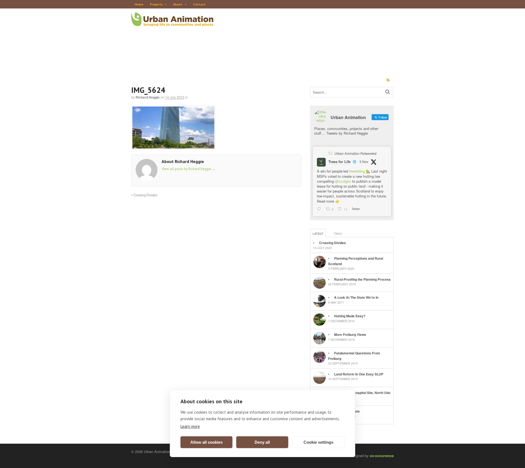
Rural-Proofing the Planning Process (362, 279)
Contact (199, 4)
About (177, 4)
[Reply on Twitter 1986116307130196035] (320, 209)
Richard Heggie (148, 97)
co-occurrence (382, 455)
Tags (338, 233)
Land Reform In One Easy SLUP (358, 374)
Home (139, 4)
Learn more (190, 426)
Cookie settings (318, 442)
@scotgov (343, 181)
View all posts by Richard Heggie (188, 169)
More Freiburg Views (350, 334)
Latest (318, 233)
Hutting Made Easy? (349, 315)
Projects (156, 4)
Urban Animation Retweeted (355, 153)
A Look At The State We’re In (356, 297)
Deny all (262, 442)
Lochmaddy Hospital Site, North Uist (362, 392)
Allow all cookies (206, 442)
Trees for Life (339, 161)
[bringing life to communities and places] (172, 23)
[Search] (387, 91)
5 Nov (364, 161)
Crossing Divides (145, 195)
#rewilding (357, 171)
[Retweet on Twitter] (330, 153)
